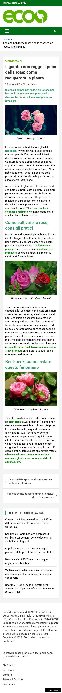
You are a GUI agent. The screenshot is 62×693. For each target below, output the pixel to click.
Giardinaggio (13, 60)
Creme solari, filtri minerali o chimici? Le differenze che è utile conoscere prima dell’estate (28, 523)
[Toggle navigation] (7, 31)
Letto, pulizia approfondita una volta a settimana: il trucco (30, 481)
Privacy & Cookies (13, 679)
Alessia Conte (30, 84)
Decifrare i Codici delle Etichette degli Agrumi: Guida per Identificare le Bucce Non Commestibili (30, 588)
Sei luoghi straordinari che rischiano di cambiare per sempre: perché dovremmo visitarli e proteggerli (28, 537)
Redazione (8, 670)
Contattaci (9, 641)
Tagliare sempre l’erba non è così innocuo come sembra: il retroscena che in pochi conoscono (29, 574)
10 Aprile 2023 (12, 84)
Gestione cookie (53, 690)
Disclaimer (9, 684)
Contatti (7, 674)
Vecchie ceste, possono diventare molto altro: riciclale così (30, 495)
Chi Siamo (8, 665)
